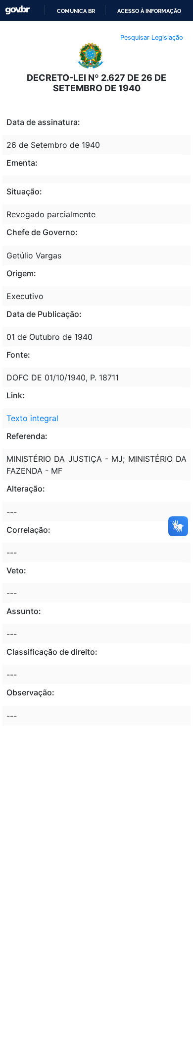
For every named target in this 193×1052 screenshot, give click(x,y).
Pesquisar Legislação (151, 37)
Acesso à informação (149, 10)
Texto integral (32, 418)
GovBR (17, 10)
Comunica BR (76, 10)
